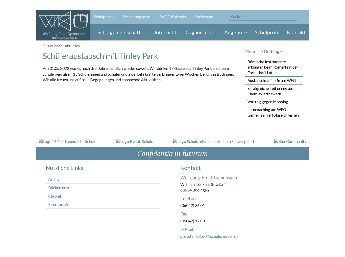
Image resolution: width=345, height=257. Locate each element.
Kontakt (296, 32)
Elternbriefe (58, 204)
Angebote (235, 32)
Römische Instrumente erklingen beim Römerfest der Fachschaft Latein (273, 67)
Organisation (200, 32)
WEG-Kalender (173, 16)
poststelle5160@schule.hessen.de (209, 236)
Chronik (55, 196)
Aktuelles (72, 46)
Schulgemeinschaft (119, 32)
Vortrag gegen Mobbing (268, 101)
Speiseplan (204, 16)
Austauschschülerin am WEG (272, 80)
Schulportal (104, 16)
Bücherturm (58, 187)
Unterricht (164, 32)
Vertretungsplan (136, 16)
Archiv (54, 179)
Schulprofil (267, 32)
